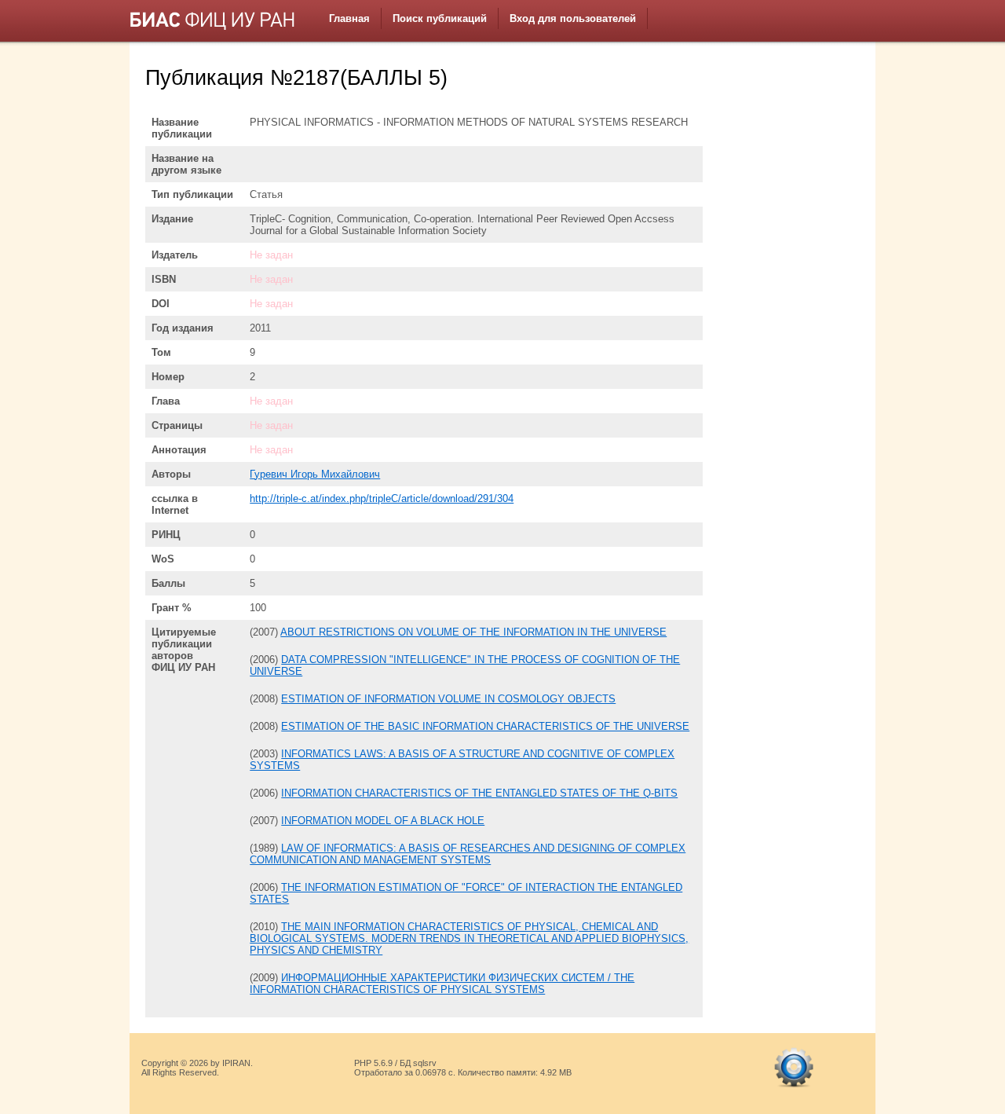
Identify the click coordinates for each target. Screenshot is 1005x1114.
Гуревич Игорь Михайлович (315, 474)
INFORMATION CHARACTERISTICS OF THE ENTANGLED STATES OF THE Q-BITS (479, 793)
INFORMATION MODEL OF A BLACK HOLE (382, 820)
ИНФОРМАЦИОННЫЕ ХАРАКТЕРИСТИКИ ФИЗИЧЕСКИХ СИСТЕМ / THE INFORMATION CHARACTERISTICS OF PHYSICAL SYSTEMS (442, 983)
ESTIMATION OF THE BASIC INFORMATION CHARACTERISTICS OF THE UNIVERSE (485, 726)
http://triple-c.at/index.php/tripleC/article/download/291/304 (381, 498)
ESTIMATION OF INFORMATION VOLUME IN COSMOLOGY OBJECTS (448, 699)
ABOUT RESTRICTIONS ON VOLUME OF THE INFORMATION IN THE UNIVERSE (473, 632)
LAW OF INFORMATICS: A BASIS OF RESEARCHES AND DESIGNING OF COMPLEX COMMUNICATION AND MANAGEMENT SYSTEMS (467, 854)
